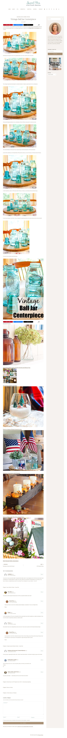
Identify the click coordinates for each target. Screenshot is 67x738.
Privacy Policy (40, 735)
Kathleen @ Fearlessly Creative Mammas (16, 650)
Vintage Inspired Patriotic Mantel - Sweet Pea (15, 646)
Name (4, 717)
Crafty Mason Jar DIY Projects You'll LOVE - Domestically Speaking (19, 681)
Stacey (9, 623)
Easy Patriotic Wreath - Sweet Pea (13, 587)
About (13, 9)
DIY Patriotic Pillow (40, 565)
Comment (5, 702)
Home (9, 9)
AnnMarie (10, 574)
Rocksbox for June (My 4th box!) (8, 565)
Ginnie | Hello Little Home (13, 671)
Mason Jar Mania (10, 687)
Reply (42, 574)
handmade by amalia (12, 659)
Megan (9, 612)
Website (32, 717)
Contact (40, 9)
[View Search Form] (58, 9)
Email (18, 717)
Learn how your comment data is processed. (25, 726)
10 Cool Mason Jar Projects (11, 692)
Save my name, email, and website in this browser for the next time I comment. (17, 720)
